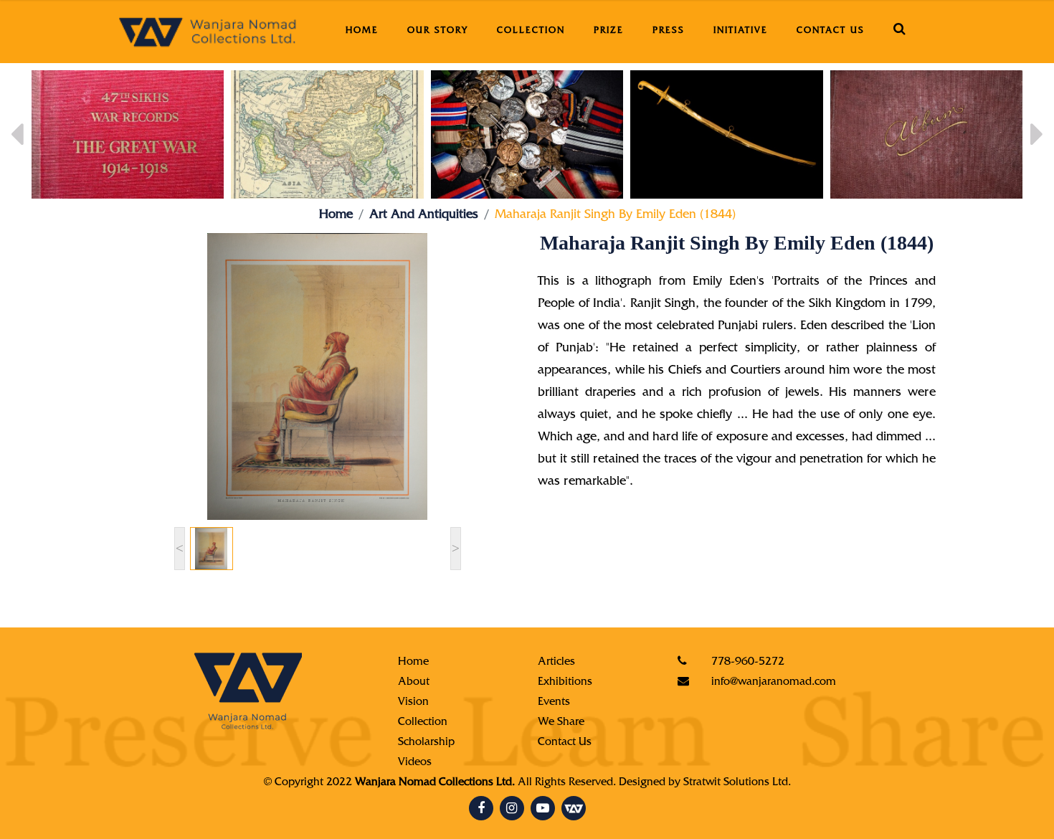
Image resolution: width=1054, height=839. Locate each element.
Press (668, 31)
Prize (609, 31)
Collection (531, 31)
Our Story (437, 31)
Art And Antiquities (423, 215)
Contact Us (831, 31)
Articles (556, 662)
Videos (415, 763)
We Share (561, 723)
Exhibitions (565, 682)
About (413, 682)
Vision (413, 702)
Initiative (740, 31)
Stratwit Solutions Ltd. (737, 783)
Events (554, 702)
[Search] (900, 31)
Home (362, 31)
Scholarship (426, 743)
